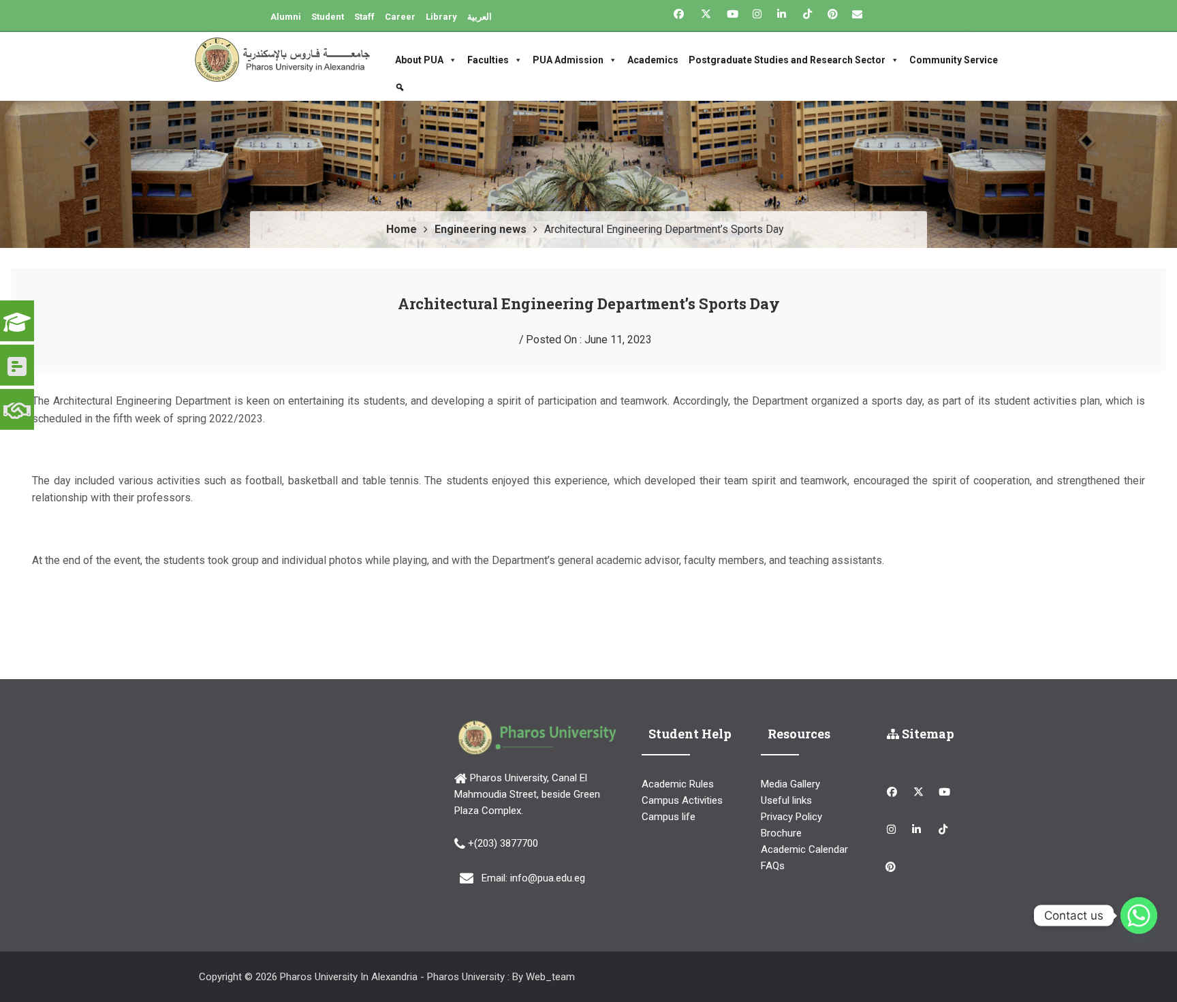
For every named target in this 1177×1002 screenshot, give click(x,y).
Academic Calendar (804, 849)
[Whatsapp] (1138, 915)
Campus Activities (682, 800)
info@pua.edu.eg (547, 878)
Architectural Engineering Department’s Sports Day (589, 303)
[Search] (401, 87)
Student (327, 17)
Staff (364, 17)
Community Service (953, 59)
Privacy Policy (791, 817)
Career (400, 17)
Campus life (668, 817)
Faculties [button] (488, 59)
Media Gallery (790, 784)
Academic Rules (678, 784)
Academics (652, 59)
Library (441, 17)
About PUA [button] (419, 59)
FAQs (773, 866)
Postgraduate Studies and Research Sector (787, 59)
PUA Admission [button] (568, 59)
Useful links (786, 800)
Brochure (781, 833)
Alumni (285, 17)
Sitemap (926, 733)
